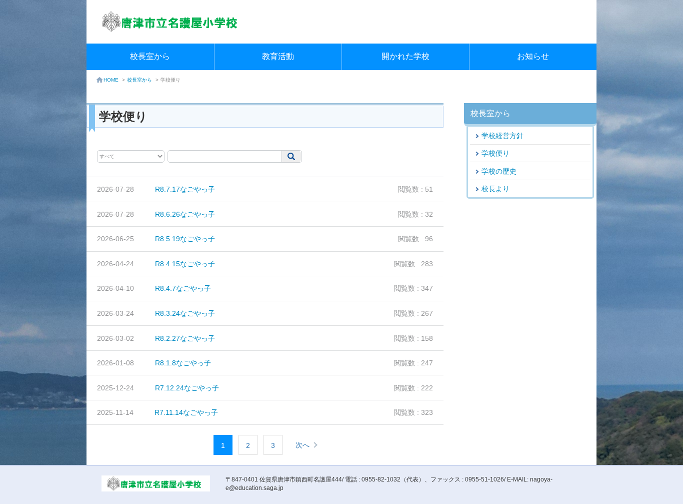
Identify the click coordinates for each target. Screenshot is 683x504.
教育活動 (278, 56)
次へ (303, 445)
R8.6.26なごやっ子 (185, 214)
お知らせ (533, 56)
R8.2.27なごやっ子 (185, 338)
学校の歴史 (499, 171)
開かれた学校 (406, 56)
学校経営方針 (503, 136)
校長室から (150, 56)
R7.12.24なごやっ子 (187, 388)
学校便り (496, 153)
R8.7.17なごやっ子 (185, 189)
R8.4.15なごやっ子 (185, 264)
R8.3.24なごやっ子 (185, 313)
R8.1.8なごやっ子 (183, 363)
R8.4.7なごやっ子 (183, 288)
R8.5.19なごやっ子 (185, 239)
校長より (496, 189)
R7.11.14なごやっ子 (186, 412)
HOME (111, 80)
